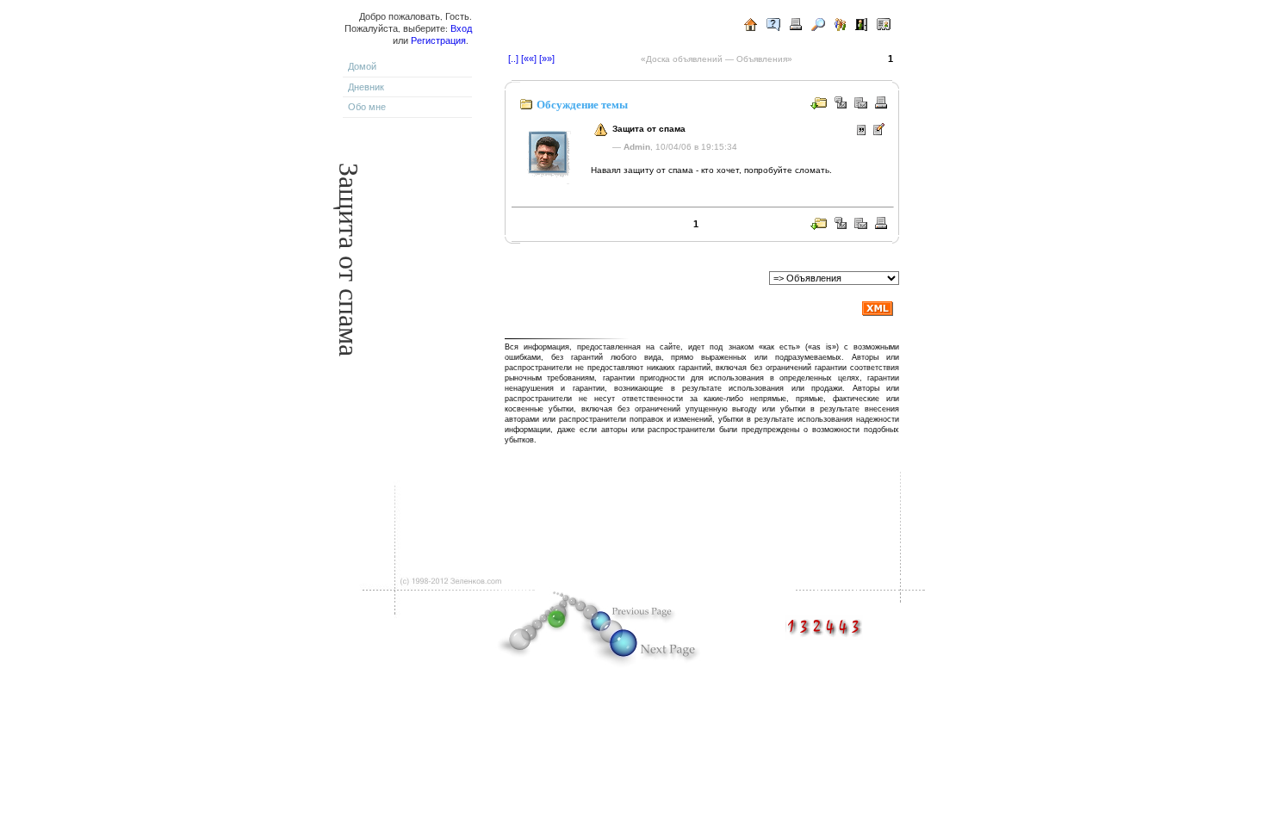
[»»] (547, 58)
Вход (461, 28)
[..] (513, 58)
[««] (529, 58)
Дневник (366, 87)
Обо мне (367, 107)
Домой (362, 66)
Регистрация (438, 40)
